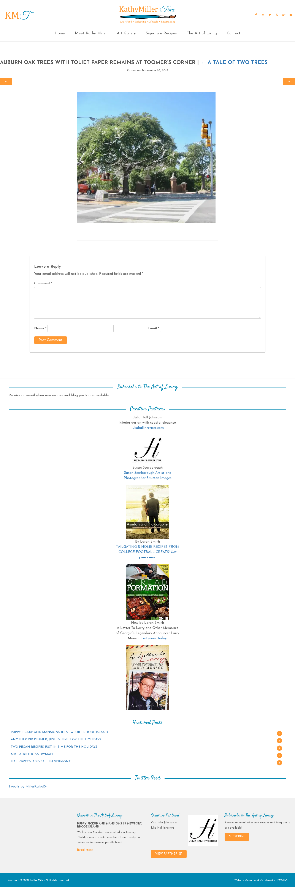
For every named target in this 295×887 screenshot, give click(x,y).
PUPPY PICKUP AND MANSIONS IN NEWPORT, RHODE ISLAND (59, 732)
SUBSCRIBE (237, 836)
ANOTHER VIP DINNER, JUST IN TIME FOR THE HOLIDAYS (56, 739)
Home (60, 33)
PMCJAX (282, 880)
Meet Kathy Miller (91, 33)
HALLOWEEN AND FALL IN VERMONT (41, 761)
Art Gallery (126, 33)
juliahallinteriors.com (148, 428)
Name (40, 328)
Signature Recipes (161, 33)
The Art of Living (202, 33)
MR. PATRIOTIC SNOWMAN (32, 754)
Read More (85, 849)
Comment (43, 283)
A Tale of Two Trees (234, 62)
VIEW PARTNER (166, 853)
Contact (233, 33)
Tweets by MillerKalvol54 (28, 786)
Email (153, 328)
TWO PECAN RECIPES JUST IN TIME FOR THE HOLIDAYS (54, 747)
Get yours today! (154, 638)
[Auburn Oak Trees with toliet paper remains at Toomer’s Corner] (146, 157)
